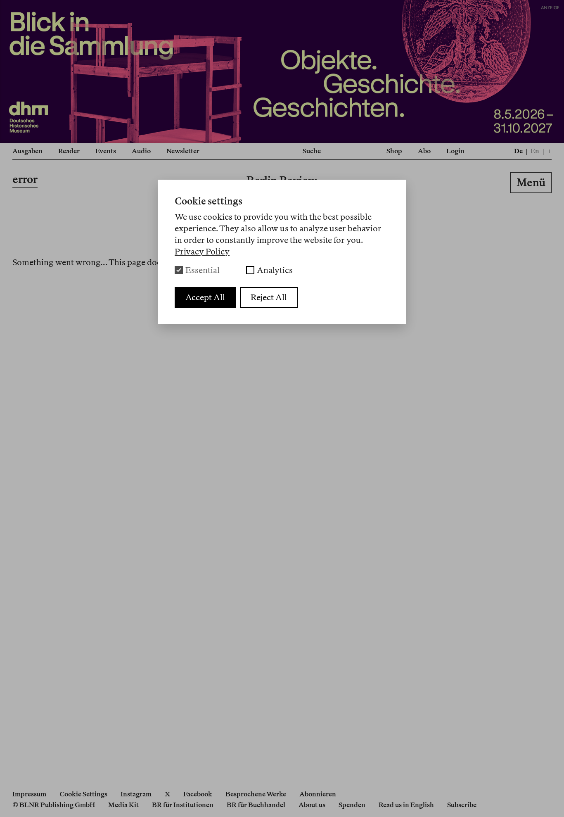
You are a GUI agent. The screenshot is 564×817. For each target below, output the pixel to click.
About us (312, 805)
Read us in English (406, 805)
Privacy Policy (202, 251)
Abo (424, 151)
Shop (394, 151)
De (518, 151)
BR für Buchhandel (256, 805)
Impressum (29, 794)
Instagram (136, 794)
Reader (69, 151)
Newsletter (182, 151)
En (535, 151)
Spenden (352, 805)
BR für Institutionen (182, 805)
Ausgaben (27, 151)
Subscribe (461, 805)
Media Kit (123, 805)
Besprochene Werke (255, 794)
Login (455, 151)
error (25, 179)
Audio (141, 151)
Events (105, 151)
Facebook (197, 794)
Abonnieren (317, 794)
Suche (312, 151)
